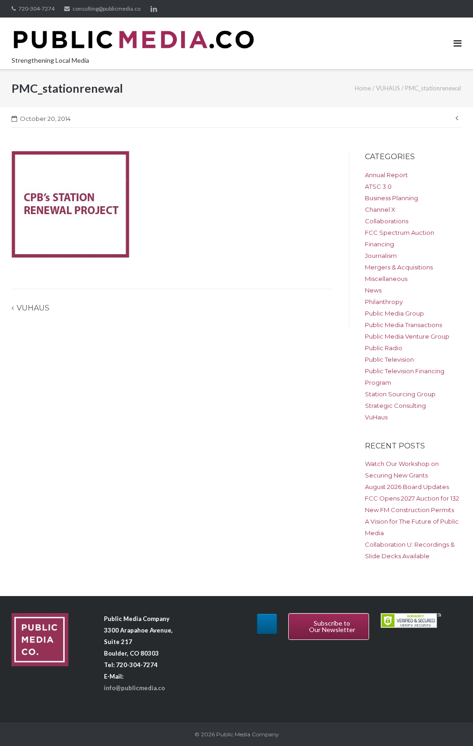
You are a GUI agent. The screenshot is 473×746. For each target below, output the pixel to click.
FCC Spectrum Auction (399, 232)
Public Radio (383, 348)
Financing (379, 244)
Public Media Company (247, 734)
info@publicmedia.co (134, 688)
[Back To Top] (450, 723)
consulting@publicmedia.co (106, 8)
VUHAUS (388, 88)
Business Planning (391, 198)
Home (363, 88)
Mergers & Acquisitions (399, 267)
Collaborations (386, 221)
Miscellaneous (386, 278)
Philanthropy (384, 301)
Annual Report (386, 175)
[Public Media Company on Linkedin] (267, 624)
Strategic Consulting (395, 405)
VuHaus (376, 417)
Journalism (381, 255)
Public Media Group (394, 313)
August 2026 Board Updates (407, 486)
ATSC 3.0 (378, 186)
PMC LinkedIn (154, 9)
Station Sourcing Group (400, 394)
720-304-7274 (36, 8)
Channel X (380, 209)
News (373, 290)
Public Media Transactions (403, 324)
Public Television (389, 359)
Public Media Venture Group (407, 336)
